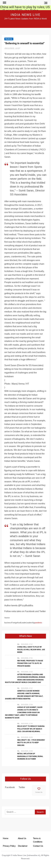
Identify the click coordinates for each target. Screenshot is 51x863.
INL (18, 644)
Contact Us (38, 792)
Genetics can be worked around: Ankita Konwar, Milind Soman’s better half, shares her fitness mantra (24, 695)
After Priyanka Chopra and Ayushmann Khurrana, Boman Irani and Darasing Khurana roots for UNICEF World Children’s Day (25, 678)
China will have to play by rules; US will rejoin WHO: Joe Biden (25, 9)
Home (5, 838)
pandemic (38, 623)
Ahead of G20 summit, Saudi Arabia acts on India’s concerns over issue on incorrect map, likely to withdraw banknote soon (23, 712)
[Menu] (4, 2)
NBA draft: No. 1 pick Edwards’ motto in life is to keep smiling (31, 743)
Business (8, 39)
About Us (22, 838)
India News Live (25, 14)
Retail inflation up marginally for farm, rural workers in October (30, 756)
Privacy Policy (9, 846)
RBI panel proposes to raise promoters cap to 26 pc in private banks (30, 663)
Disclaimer (22, 846)
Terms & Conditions (37, 840)
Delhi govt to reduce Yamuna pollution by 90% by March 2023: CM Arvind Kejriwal (31, 729)
